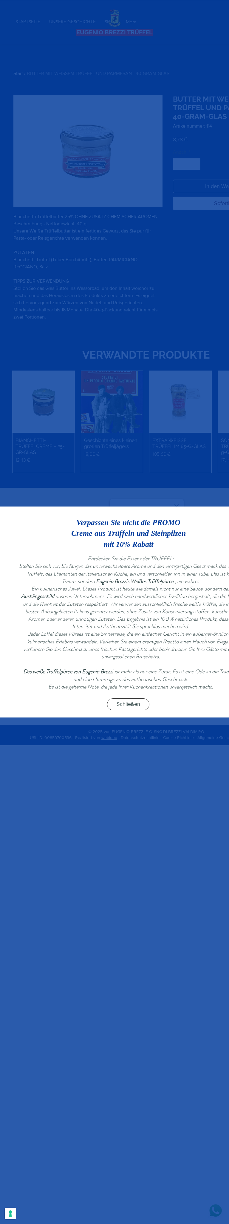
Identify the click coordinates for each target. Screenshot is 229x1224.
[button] (128, 704)
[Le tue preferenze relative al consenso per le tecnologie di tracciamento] (10, 1213)
